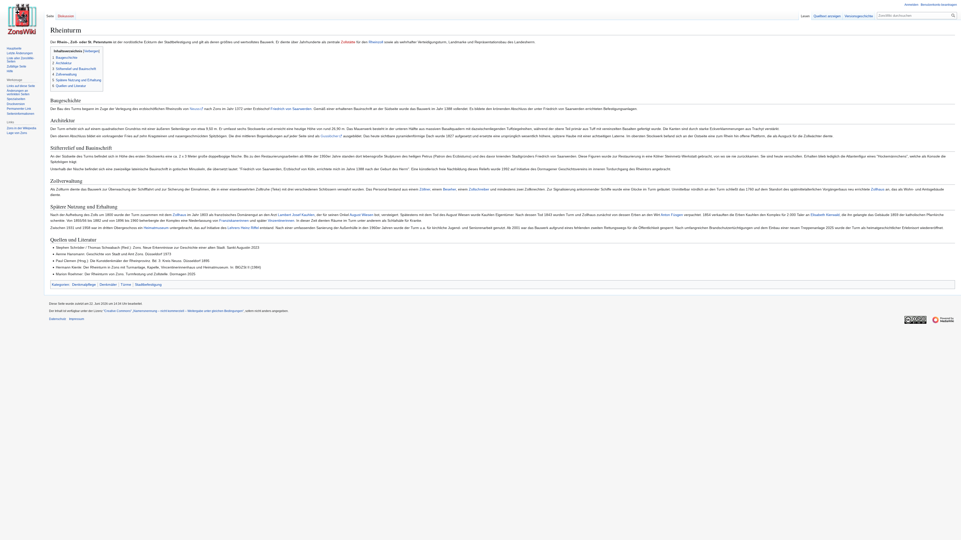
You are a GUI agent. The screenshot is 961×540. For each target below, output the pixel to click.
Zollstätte (348, 42)
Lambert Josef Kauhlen (296, 215)
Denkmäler (108, 284)
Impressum (76, 319)
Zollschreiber (479, 189)
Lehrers (233, 228)
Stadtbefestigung (148, 284)
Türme (126, 284)
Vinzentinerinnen (281, 220)
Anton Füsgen (672, 215)
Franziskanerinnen (234, 220)
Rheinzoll (376, 42)
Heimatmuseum (156, 228)
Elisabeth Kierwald (825, 215)
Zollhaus (877, 189)
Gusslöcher (330, 136)
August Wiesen (361, 215)
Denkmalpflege (84, 284)
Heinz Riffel (250, 228)
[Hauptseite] (22, 20)
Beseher (449, 189)
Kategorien (60, 284)
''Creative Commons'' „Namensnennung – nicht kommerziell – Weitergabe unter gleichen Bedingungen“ (173, 311)
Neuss (195, 109)
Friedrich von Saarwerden (291, 109)
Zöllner (424, 189)
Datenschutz (57, 319)
